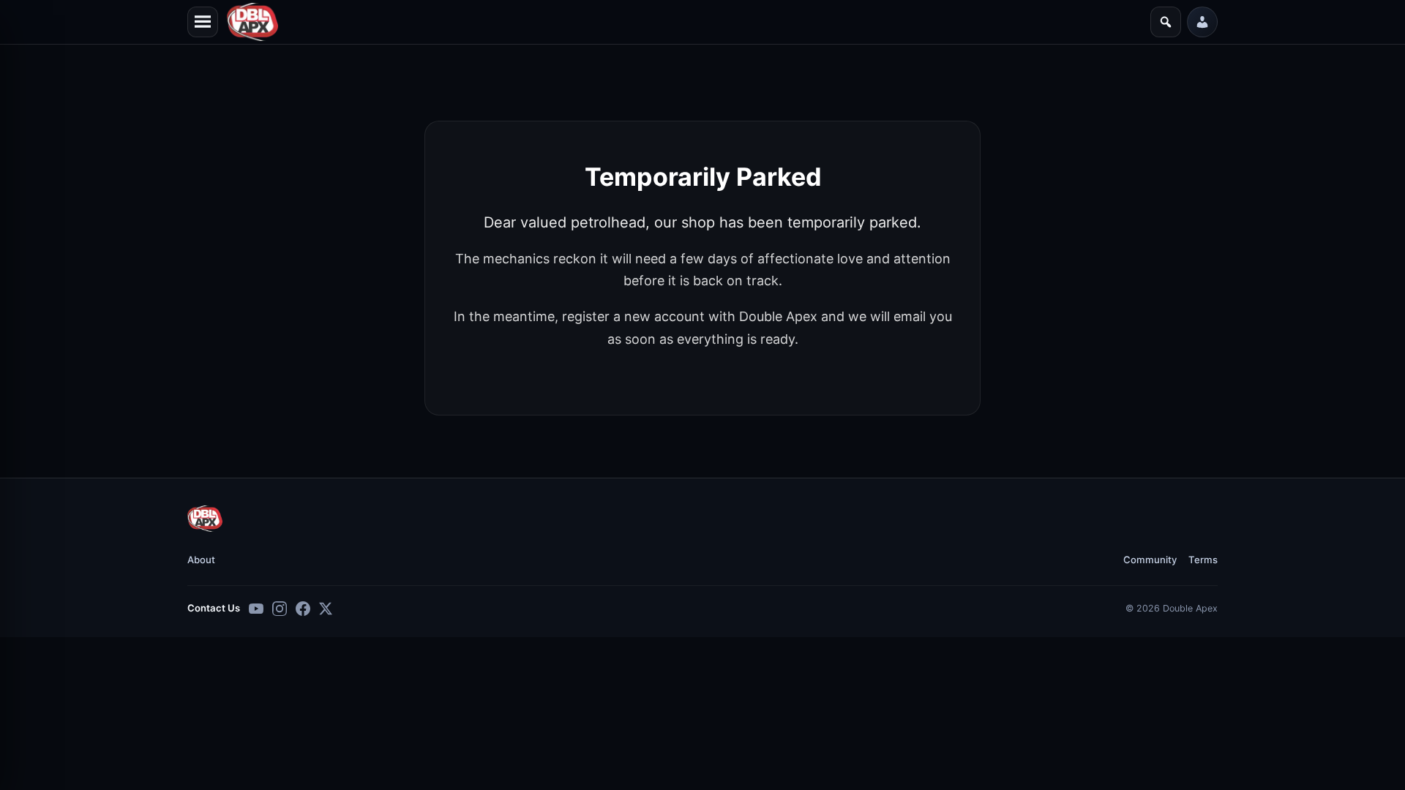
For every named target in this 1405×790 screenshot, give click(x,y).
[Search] (1165, 22)
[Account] (1202, 22)
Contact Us (213, 608)
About (201, 559)
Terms (1203, 559)
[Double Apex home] (204, 518)
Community (1150, 559)
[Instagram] (279, 608)
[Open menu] (202, 22)
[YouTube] (256, 608)
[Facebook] (303, 608)
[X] (325, 608)
